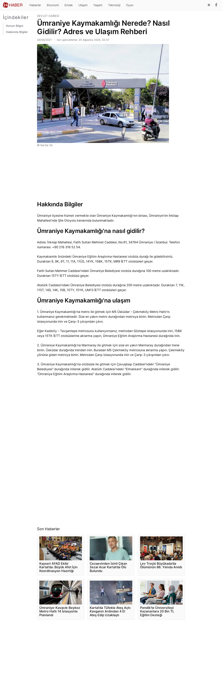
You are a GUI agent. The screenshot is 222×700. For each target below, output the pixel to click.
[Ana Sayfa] (12, 5)
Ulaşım (83, 5)
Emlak (69, 5)
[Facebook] (216, 5)
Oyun (129, 5)
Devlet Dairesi (48, 16)
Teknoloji (114, 5)
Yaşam (97, 5)
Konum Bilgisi (14, 25)
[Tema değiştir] (209, 5)
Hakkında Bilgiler (17, 32)
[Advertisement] (18, 94)
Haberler (35, 5)
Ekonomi (53, 5)
